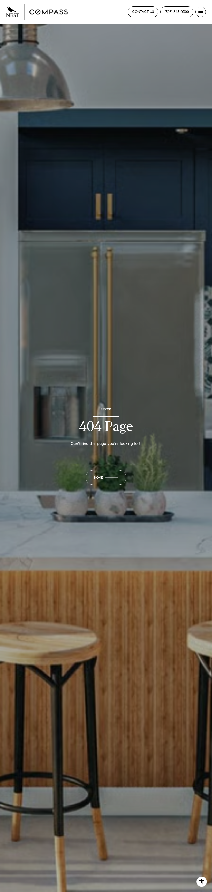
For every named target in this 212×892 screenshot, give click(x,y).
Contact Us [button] (143, 12)
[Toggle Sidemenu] (200, 12)
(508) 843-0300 (177, 12)
